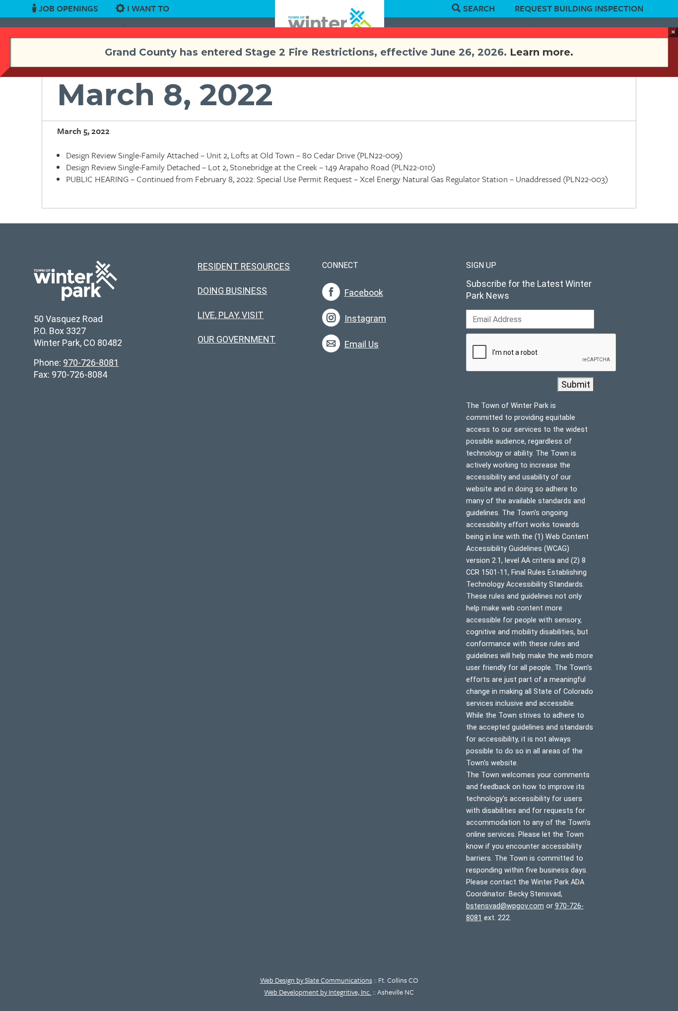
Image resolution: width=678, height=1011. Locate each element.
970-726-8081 (91, 362)
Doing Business (232, 290)
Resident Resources (244, 266)
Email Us (361, 344)
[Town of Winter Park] (75, 286)
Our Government (236, 339)
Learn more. (541, 52)
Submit (575, 384)
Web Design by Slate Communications (316, 980)
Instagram (365, 318)
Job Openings (68, 8)
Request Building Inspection (579, 8)
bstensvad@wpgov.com (505, 906)
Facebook (363, 292)
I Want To (148, 8)
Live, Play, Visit (231, 315)
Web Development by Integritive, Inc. (317, 992)
